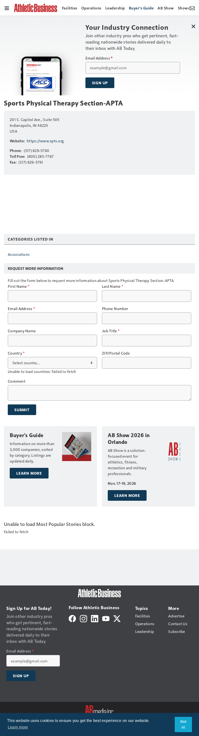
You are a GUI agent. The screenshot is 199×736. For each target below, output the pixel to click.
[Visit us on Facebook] (72, 618)
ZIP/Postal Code (116, 353)
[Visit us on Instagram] (83, 618)
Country (16, 353)
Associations (19, 254)
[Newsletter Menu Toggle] (192, 8)
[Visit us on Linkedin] (94, 618)
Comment (16, 381)
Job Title (110, 331)
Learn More (29, 473)
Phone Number (115, 309)
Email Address (99, 58)
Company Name (22, 331)
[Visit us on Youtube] (105, 618)
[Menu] (7, 8)
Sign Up (100, 82)
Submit (22, 409)
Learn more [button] (18, 727)
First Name (18, 286)
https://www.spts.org (45, 140)
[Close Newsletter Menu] (194, 26)
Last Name (112, 286)
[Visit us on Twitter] (117, 618)
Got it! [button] (183, 724)
